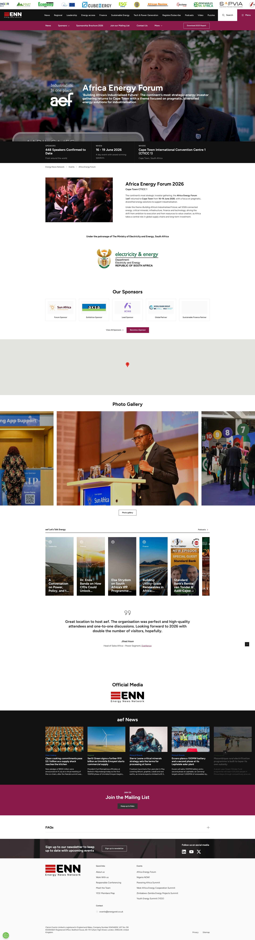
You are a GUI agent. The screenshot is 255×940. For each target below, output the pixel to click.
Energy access (88, 15)
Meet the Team (103, 888)
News (47, 15)
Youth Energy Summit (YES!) (150, 898)
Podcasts (189, 15)
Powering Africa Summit (148, 882)
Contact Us (142, 25)
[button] (69, 25)
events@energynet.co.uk (111, 911)
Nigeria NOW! (143, 877)
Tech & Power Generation (146, 15)
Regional (58, 15)
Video (200, 15)
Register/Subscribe (171, 15)
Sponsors (62, 25)
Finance (103, 15)
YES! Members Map (105, 893)
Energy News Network (54, 167)
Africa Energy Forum (146, 872)
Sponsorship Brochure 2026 (89, 25)
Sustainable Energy (120, 15)
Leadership (72, 15)
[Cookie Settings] (6, 935)
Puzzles (211, 15)
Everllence (147, 645)
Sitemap (206, 932)
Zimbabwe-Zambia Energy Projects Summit (157, 893)
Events (139, 866)
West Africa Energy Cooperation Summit (156, 888)
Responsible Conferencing (108, 882)
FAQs (49, 827)
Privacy (195, 932)
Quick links (100, 866)
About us (100, 872)
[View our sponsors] (127, 4)
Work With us (102, 877)
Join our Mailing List (119, 25)
